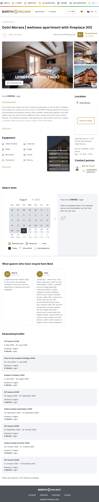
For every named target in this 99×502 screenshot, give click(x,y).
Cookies (67, 495)
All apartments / (8, 22)
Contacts (32, 495)
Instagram (56, 495)
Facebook (44, 495)
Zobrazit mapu (85, 121)
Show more (6, 128)
